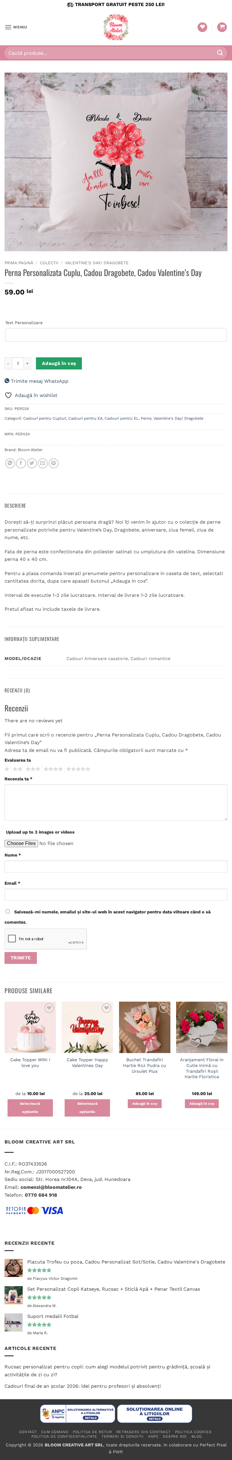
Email (12, 883)
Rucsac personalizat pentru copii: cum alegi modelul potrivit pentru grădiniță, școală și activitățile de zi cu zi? (107, 1370)
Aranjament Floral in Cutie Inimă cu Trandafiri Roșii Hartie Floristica (202, 1068)
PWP (117, 1451)
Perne (146, 418)
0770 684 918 (41, 1195)
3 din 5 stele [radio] (32, 769)
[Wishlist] (202, 27)
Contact (28, 1432)
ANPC (153, 1436)
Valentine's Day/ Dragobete (97, 262)
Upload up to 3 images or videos (40, 832)
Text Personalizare (24, 322)
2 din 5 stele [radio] (16, 769)
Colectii (49, 262)
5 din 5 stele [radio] (77, 769)
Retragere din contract (143, 1432)
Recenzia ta (18, 778)
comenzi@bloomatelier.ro (51, 1187)
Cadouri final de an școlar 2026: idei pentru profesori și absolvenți (83, 1386)
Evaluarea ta (18, 760)
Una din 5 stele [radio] (6, 769)
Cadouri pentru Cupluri (44, 418)
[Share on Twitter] (32, 463)
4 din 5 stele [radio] (52, 769)
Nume (13, 855)
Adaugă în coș (59, 363)
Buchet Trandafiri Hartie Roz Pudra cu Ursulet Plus (144, 1065)
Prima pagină (19, 262)
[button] (16, 27)
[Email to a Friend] (43, 463)
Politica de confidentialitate (64, 1436)
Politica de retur (92, 1432)
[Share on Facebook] (21, 463)
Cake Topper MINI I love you (30, 1062)
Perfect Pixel (213, 1444)
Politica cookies (193, 1432)
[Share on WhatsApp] (10, 463)
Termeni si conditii (123, 1436)
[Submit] (220, 53)
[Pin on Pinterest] (54, 463)
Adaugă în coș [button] (144, 1103)
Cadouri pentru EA (85, 418)
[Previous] (4, 1064)
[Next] (227, 1064)
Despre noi (175, 1436)
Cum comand (54, 1432)
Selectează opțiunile (30, 1107)
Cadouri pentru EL (122, 418)
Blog (197, 1436)
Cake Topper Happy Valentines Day (87, 1062)
